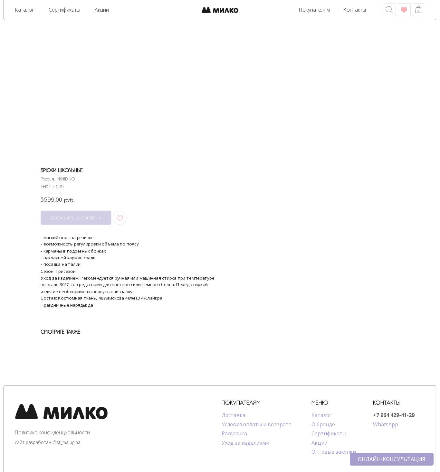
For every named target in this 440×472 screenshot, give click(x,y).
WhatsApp (385, 424)
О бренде (323, 424)
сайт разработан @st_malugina (48, 442)
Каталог (321, 415)
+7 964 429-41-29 (394, 415)
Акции (319, 442)
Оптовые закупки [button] (333, 451)
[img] (220, 10)
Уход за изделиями (245, 442)
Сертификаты (328, 433)
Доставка (233, 415)
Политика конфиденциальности (52, 432)
